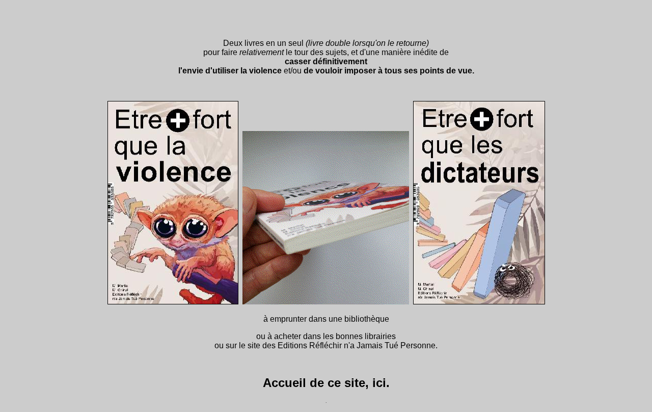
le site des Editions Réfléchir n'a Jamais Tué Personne (337, 345)
